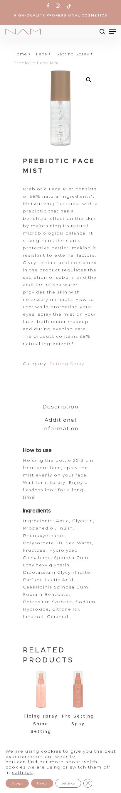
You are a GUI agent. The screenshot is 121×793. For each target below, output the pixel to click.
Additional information (60, 424)
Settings (68, 783)
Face (42, 54)
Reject (42, 783)
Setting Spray (73, 54)
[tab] (60, 406)
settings (22, 772)
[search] (102, 31)
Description (61, 407)
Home (20, 54)
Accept (17, 783)
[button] (88, 80)
